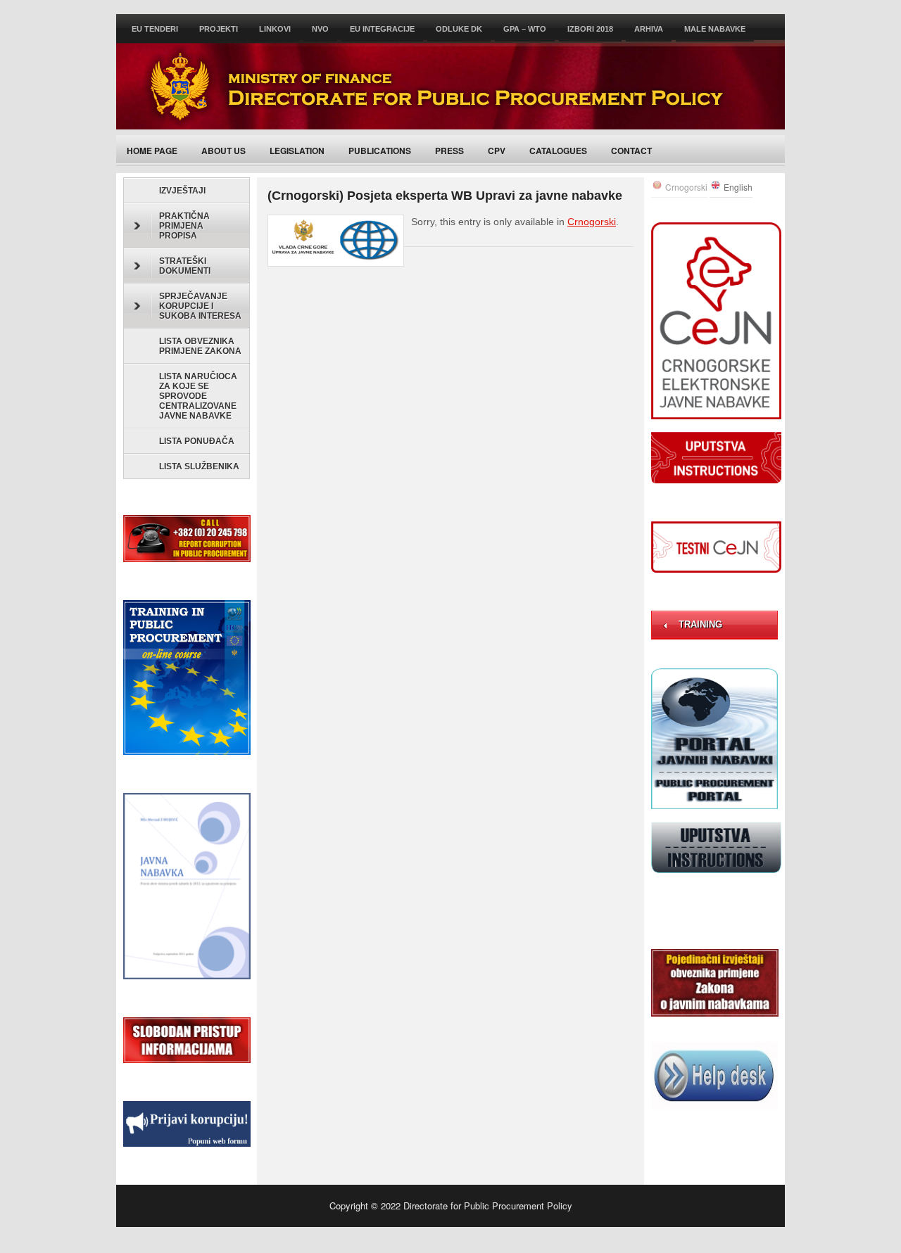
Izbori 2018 (590, 29)
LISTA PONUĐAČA (196, 441)
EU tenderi (155, 29)
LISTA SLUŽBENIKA (199, 466)
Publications (379, 150)
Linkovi (275, 29)
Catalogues (558, 150)
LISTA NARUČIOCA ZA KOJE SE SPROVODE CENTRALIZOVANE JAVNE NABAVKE (198, 396)
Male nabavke (714, 29)
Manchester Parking (390, 1239)
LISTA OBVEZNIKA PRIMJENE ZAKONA (200, 346)
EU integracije (382, 29)
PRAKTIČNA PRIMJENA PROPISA (184, 226)
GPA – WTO (524, 29)
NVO (320, 29)
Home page (152, 150)
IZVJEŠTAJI (182, 191)
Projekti (218, 29)
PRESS (449, 150)
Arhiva (648, 29)
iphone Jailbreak (654, 1239)
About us (223, 150)
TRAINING (700, 624)
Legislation (297, 150)
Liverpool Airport (496, 1239)
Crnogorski (591, 221)
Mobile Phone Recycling (569, 1239)
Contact (631, 150)
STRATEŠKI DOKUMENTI (184, 266)
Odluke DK (459, 29)
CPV (496, 150)
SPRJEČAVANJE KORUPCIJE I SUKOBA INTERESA (200, 306)
